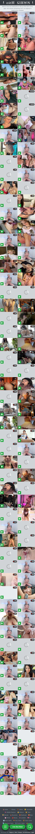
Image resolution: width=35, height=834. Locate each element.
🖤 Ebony (12, 809)
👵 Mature (20, 812)
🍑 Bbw (30, 815)
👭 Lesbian (22, 818)
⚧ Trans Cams (27, 820)
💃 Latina (20, 809)
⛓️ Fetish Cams (19, 823)
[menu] (5, 826)
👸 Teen (27, 812)
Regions (12, 832)
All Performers (26, 832)
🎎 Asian (5, 809)
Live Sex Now (17, 827)
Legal (32, 832)
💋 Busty (14, 818)
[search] (29, 826)
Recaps (20, 832)
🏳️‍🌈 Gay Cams (17, 820)
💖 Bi (28, 818)
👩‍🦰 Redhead (22, 815)
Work (16, 832)
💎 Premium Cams (8, 823)
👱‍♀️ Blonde (5, 815)
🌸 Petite (7, 818)
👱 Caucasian (28, 809)
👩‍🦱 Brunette (13, 815)
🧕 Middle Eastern (10, 812)
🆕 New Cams (7, 820)
